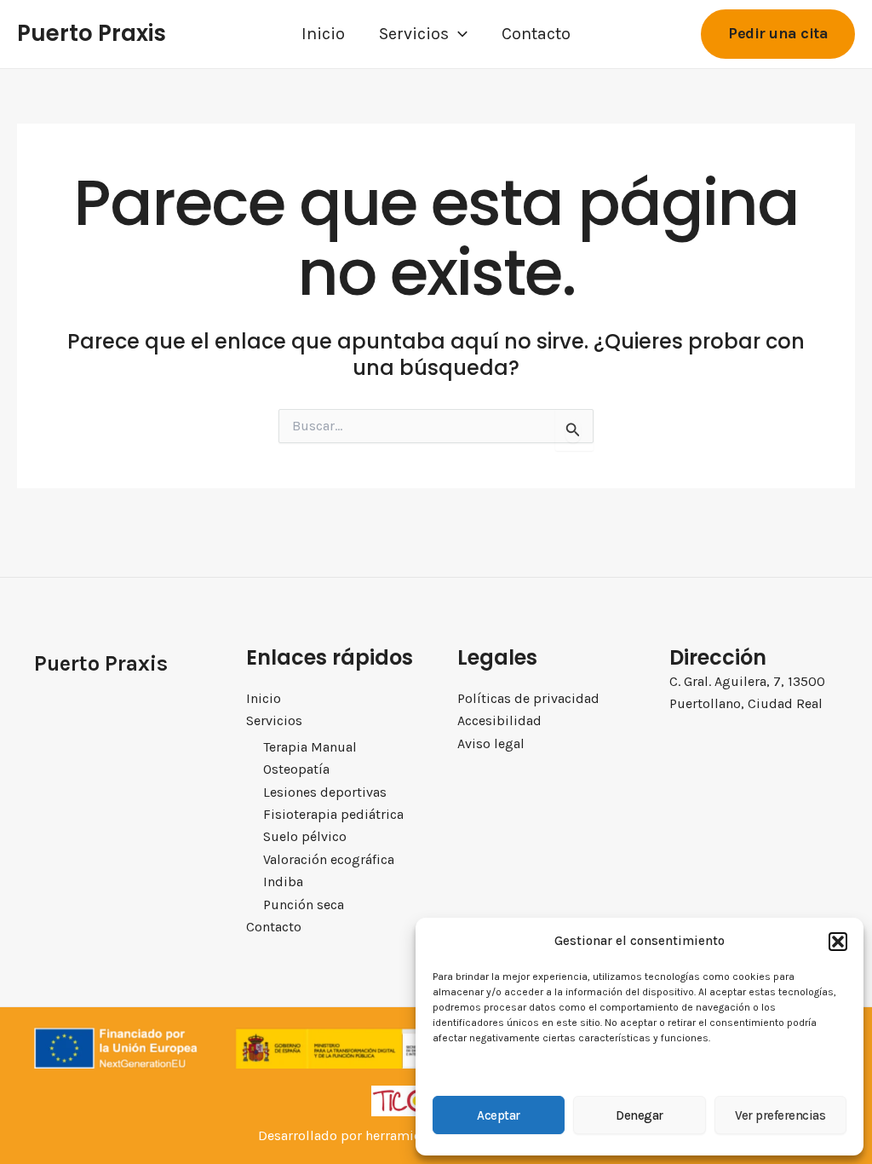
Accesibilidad (499, 720)
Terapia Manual (310, 747)
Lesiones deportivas (325, 792)
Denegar (639, 1115)
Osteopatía (296, 769)
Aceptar (498, 1115)
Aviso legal (491, 743)
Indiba (283, 881)
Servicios (414, 33)
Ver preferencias (780, 1115)
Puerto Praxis (91, 33)
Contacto (536, 33)
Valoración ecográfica (328, 859)
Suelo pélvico (305, 836)
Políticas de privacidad (528, 698)
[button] (837, 941)
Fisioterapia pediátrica (333, 814)
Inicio (323, 33)
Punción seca (303, 904)
